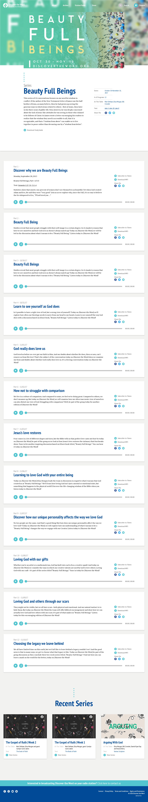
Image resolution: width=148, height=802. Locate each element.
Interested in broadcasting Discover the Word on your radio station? (74, 783)
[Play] (16, 202)
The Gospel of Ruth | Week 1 (70, 742)
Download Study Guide (35, 130)
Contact (100, 791)
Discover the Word (14, 5)
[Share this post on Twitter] (110, 113)
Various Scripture (119, 751)
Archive (65, 5)
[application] (74, 202)
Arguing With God (113, 742)
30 (21, 202)
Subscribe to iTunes (124, 176)
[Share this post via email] (114, 113)
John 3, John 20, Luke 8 (112, 108)
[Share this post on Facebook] (106, 113)
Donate (142, 5)
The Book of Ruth (71, 751)
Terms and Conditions (121, 791)
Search (126, 5)
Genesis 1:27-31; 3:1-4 (27, 185)
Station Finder (80, 5)
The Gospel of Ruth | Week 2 (21, 742)
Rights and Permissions (137, 791)
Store (94, 5)
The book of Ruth (22, 751)
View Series (13, 755)
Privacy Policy (109, 791)
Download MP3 (123, 180)
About (54, 5)
